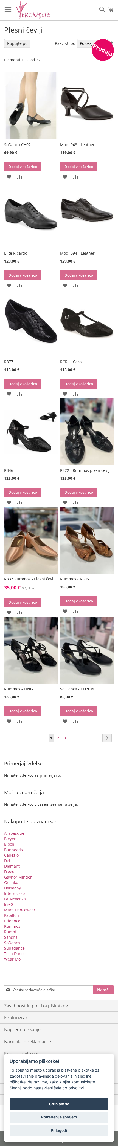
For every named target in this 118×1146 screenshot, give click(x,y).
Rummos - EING (18, 688)
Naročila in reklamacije (27, 1042)
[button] (9, 176)
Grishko (11, 882)
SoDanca (12, 942)
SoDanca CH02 (17, 144)
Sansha (11, 937)
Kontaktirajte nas (22, 1054)
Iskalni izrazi (16, 1017)
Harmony (12, 888)
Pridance (12, 920)
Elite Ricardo (15, 253)
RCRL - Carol (71, 361)
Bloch (9, 844)
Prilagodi (59, 1130)
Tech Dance (15, 953)
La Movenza (15, 898)
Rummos (12, 926)
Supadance (14, 948)
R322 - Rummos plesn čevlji (85, 470)
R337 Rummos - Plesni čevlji (29, 578)
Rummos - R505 (74, 578)
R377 (8, 361)
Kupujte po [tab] (17, 43)
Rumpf (10, 931)
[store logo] (33, 9)
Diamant (12, 866)
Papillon (11, 915)
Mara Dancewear (19, 909)
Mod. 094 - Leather (77, 253)
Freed (9, 871)
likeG (8, 904)
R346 (8, 470)
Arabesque (14, 833)
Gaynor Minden (18, 877)
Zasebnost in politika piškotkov (36, 1006)
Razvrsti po (65, 43)
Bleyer (10, 838)
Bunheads (13, 849)
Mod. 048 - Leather (77, 144)
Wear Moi (13, 959)
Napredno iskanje (22, 1029)
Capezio (11, 855)
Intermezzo (14, 893)
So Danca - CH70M (77, 688)
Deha (9, 860)
